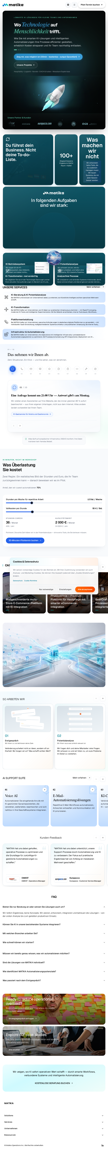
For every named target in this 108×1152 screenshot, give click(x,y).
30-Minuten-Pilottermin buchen (23, 540)
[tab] (14, 49)
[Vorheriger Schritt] (13, 425)
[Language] (68, 4)
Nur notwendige (46, 589)
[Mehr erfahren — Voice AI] (44, 790)
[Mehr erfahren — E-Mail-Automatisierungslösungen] (92, 790)
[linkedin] (103, 1145)
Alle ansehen (14, 1050)
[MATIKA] (13, 5)
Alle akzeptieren (85, 589)
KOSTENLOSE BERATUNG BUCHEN (52, 1083)
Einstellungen (65, 589)
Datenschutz (18, 581)
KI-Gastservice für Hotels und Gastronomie (30, 414)
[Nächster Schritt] (20, 425)
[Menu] (74, 4)
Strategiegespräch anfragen (21, 1018)
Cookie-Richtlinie (30, 581)
